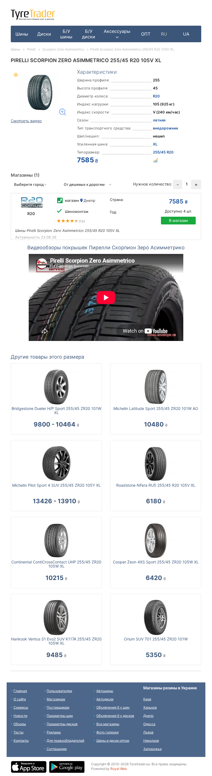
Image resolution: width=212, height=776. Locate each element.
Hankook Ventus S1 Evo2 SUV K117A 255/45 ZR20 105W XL (56, 641)
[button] (117, 34)
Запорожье (152, 749)
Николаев (151, 740)
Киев (147, 699)
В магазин (178, 220)
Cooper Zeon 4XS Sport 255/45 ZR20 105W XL (156, 562)
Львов (148, 732)
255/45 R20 (163, 152)
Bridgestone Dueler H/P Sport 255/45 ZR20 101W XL (56, 410)
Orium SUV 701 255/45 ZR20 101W (156, 639)
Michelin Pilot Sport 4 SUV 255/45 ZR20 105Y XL (56, 485)
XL (155, 144)
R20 (156, 96)
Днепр (148, 716)
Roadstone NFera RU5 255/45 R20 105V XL (155, 485)
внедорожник (165, 128)
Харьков (150, 707)
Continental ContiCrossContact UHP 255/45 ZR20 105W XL (56, 564)
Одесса (149, 724)
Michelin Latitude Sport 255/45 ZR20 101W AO (155, 408)
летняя (159, 120)
